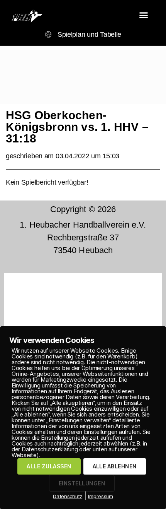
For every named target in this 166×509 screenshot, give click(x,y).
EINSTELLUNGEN (82, 483)
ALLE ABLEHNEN (115, 466)
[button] (144, 15)
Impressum (100, 496)
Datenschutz (67, 496)
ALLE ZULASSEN (49, 466)
